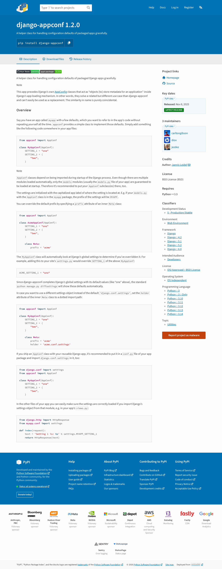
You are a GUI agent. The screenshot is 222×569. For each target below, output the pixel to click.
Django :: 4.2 (174, 237)
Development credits (151, 488)
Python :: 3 (173, 291)
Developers (174, 259)
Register (189, 7)
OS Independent (176, 280)
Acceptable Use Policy (186, 488)
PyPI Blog (109, 470)
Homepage (172, 78)
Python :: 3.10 (175, 298)
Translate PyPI (147, 479)
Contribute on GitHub (151, 475)
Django (171, 233)
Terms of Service (184, 470)
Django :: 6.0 (174, 249)
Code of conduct (184, 479)
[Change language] (201, 7)
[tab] (28, 59)
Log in (174, 7)
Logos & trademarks (114, 484)
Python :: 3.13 (175, 310)
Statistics (109, 479)
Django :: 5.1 (174, 241)
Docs (163, 7)
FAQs (71, 488)
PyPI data (169, 98)
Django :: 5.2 (174, 245)
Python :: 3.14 (175, 314)
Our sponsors (111, 488)
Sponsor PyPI (147, 484)
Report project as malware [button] (183, 335)
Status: (33, 486)
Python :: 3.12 (175, 306)
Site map (169, 564)
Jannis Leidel (179, 165)
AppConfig (61, 92)
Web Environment (177, 223)
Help (151, 7)
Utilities (171, 324)
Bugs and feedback (149, 470)
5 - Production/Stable (179, 213)
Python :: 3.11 (175, 302)
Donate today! (25, 494)
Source (170, 83)
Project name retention (81, 484)
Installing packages (79, 470)
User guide (74, 479)
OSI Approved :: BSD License (183, 270)
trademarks (83, 564)
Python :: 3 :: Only (177, 294)
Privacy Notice (182, 484)
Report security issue (186, 475)
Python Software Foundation (31, 473)
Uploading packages (79, 475)
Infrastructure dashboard (117, 475)
